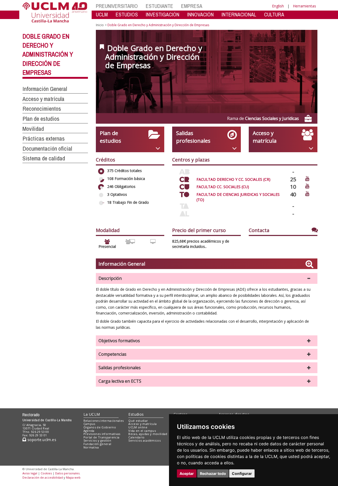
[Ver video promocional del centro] (307, 178)
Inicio (100, 25)
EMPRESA (191, 6)
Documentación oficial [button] (47, 148)
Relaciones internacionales (103, 421)
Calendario (136, 437)
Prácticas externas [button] (43, 138)
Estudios (136, 414)
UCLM (102, 14)
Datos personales (67, 473)
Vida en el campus (142, 431)
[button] (206, 278)
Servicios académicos (144, 440)
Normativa (91, 447)
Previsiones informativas (101, 434)
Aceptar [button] (187, 473)
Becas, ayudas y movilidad (147, 434)
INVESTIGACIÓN (162, 14)
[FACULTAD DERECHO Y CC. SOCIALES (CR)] (184, 178)
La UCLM (91, 414)
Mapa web (73, 477)
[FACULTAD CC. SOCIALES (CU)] (184, 185)
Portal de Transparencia (101, 437)
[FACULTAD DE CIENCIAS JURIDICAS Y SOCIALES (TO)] (184, 193)
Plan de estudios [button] (40, 119)
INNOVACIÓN (200, 14)
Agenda (89, 431)
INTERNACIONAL (239, 14)
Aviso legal (29, 473)
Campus (89, 424)
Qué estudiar (138, 421)
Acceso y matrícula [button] (43, 99)
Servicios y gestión (97, 440)
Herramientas (304, 5)
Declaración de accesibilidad (42, 477)
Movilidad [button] (33, 129)
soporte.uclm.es (41, 439)
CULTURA (274, 14)
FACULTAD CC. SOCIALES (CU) (222, 186)
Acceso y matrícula (142, 424)
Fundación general (97, 444)
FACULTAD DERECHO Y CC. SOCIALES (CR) (233, 179)
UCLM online (137, 427)
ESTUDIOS (127, 14)
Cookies (46, 473)
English (278, 5)
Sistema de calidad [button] (43, 158)
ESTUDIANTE (159, 6)
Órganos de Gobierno (99, 427)
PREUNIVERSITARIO (117, 6)
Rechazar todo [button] (213, 473)
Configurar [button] (242, 473)
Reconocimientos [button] (41, 109)
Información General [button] (44, 89)
